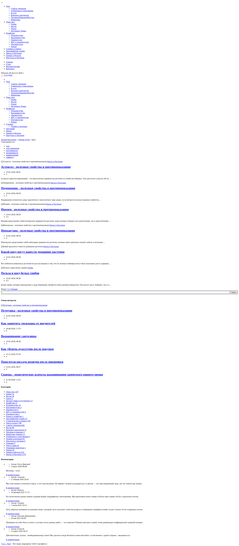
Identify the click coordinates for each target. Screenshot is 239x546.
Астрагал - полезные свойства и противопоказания (36, 166)
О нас (8, 64)
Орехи (13, 29)
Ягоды (14, 26)
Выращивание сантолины (18, 336)
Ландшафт (10, 129)
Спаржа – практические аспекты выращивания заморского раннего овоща (52, 374)
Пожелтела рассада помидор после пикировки (32, 361)
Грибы (13, 24)
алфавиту (10, 157)
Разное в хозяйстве (14, 416)
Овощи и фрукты (15, 452)
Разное (14, 47)
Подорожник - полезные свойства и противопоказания (38, 188)
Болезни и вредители (20, 15)
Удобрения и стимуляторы (22, 11)
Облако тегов (24, 140)
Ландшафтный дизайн (15, 51)
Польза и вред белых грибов (20, 273)
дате (8, 146)
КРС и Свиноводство (16, 412)
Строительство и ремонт (18, 421)
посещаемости (12, 153)
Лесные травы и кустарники (19, 401)
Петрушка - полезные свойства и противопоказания (36, 310)
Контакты (10, 69)
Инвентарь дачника (15, 434)
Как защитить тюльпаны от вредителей (28, 323)
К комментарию (13, 475)
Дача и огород (13, 423)
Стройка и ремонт (13, 49)
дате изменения (12, 148)
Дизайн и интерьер (19, 126)
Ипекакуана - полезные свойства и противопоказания (38, 230)
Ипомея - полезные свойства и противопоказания (35, 209)
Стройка (9, 124)
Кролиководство (18, 38)
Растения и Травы (18, 31)
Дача (8, 6)
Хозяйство (10, 33)
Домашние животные (16, 448)
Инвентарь (15, 20)
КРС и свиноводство (20, 42)
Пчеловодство (17, 44)
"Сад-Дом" (8, 75)
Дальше (14, 289)
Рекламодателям (13, 66)
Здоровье (10, 443)
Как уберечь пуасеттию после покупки (27, 349)
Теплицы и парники (15, 432)
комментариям (12, 155)
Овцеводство (16, 40)
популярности (12, 151)
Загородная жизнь (8, 140)
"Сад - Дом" (6, 544)
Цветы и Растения (13, 53)
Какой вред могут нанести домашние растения (32, 251)
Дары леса (10, 22)
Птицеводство (17, 35)
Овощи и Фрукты (13, 55)
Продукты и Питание (15, 58)
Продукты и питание (15, 441)
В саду (14, 13)
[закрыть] (2, 2)
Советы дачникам (18, 8)
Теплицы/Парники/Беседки (22, 17)
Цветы (9, 131)
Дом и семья (12, 445)
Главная (9, 62)
